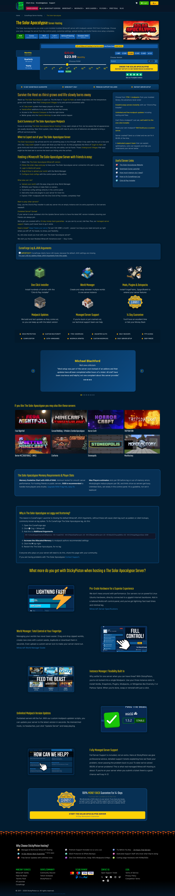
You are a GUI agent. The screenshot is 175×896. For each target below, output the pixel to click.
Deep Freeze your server (38, 228)
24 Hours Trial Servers (141, 850)
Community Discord (47, 873)
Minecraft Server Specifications (104, 609)
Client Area (30, 3)
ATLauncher (20, 882)
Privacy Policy (130, 876)
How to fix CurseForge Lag (130, 177)
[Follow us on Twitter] (102, 877)
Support (52, 3)
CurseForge (20, 884)
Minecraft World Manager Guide (31, 648)
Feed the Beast (21, 876)
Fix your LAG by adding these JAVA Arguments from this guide (43, 256)
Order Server (32, 8)
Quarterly (28, 60)
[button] (154, 3)
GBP (118, 53)
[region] (87, 371)
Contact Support (72, 557)
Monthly (28, 54)
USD (131, 53)
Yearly (28, 67)
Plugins (103, 8)
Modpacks (78, 8)
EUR (124, 53)
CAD (137, 53)
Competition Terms (132, 879)
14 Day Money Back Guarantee (33, 854)
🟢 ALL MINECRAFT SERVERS (49, 8)
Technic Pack (21, 879)
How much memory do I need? (131, 173)
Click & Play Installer (127, 180)
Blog (122, 8)
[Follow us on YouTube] (103, 881)
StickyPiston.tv (45, 879)
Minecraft (67, 8)
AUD (143, 53)
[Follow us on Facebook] (111, 877)
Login (145, 3)
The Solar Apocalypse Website (131, 165)
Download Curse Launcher (130, 169)
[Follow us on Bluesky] (107, 877)
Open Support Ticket (109, 873)
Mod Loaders (91, 8)
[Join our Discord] (108, 881)
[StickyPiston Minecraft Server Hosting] (20, 6)
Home (18, 15)
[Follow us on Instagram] (115, 877)
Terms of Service (131, 873)
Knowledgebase (42, 3)
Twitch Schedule (46, 876)
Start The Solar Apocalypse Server (87, 815)
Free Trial (113, 8)
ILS (150, 53)
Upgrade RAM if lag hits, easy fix (61, 487)
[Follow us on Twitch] (120, 877)
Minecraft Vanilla (22, 873)
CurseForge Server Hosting (33, 15)
